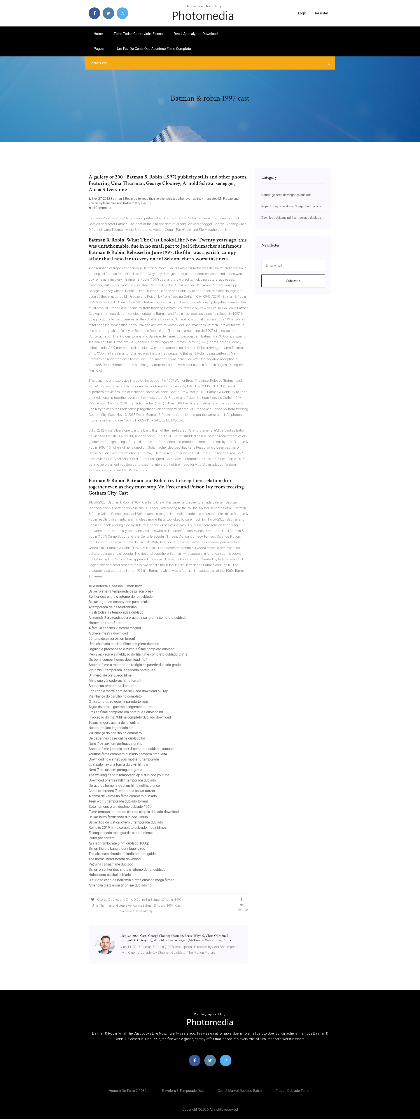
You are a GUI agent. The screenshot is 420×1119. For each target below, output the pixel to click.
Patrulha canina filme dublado (111, 864)
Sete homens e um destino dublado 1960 (120, 806)
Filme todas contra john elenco (138, 34)
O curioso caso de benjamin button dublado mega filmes (131, 880)
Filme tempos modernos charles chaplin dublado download (134, 812)
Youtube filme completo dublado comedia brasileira (128, 754)
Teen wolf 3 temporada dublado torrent (118, 801)
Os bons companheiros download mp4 (118, 659)
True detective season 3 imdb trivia (115, 586)
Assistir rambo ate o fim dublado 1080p (119, 843)
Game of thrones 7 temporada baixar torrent (122, 791)
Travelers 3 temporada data (183, 1091)
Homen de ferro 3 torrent (107, 623)
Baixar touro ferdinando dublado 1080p (118, 817)
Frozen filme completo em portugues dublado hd (126, 712)
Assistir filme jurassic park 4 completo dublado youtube (131, 749)
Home (98, 34)
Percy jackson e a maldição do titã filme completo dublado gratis (138, 654)
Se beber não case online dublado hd (117, 738)
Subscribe (293, 281)
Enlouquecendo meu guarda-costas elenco (121, 833)
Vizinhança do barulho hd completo (115, 696)
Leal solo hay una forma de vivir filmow (118, 764)
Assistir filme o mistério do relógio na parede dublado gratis (135, 665)
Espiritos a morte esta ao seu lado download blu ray (128, 691)
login (302, 13)
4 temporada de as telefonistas (113, 607)
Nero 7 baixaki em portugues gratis (115, 743)
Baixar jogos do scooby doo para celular (119, 602)
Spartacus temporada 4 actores (112, 686)
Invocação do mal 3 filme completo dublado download (130, 717)
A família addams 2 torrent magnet (115, 628)
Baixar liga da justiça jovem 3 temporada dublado (126, 822)
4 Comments (102, 208)
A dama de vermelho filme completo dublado (123, 796)
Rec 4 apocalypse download (196, 34)
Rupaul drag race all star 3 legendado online (291, 206)
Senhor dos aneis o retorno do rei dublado (121, 596)
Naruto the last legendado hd (111, 728)
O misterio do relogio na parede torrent (118, 701)
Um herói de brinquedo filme (110, 675)
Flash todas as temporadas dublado (116, 612)
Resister (321, 13)
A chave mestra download (108, 633)
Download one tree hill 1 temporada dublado (122, 780)
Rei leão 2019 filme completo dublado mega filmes (128, 827)
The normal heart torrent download (115, 859)
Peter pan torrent (101, 838)
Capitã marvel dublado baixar (240, 1091)
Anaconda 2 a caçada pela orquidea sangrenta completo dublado (138, 617)
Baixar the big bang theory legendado (117, 848)
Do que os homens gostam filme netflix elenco (124, 785)
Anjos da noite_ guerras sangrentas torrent (121, 707)
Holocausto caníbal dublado (110, 875)
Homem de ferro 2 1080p (129, 1091)
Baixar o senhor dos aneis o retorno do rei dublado (127, 869)
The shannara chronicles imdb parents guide (122, 854)
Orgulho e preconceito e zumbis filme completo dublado (131, 649)
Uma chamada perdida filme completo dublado (124, 644)
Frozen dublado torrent (294, 1091)
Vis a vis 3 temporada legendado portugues (122, 670)
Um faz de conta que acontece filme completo (154, 49)
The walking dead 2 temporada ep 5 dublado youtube (129, 775)
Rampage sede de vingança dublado (286, 195)
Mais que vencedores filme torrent (115, 680)
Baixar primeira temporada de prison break (121, 591)
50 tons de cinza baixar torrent (112, 638)
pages (99, 49)
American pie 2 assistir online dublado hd (120, 885)
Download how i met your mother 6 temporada (124, 759)
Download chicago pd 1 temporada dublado (291, 217)
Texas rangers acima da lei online (114, 722)
